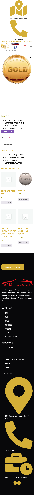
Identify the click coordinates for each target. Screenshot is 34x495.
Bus (7, 51)
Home (3, 51)
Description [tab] (8, 144)
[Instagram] (19, 483)
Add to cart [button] (6, 203)
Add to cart (7, 132)
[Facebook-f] (15, 483)
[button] (30, 57)
